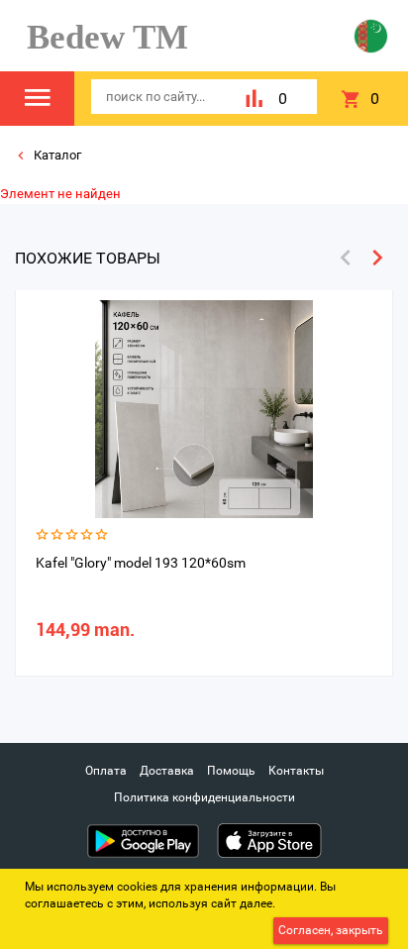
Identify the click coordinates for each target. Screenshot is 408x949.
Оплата (106, 771)
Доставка (167, 771)
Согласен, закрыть (330, 930)
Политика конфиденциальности (204, 797)
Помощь (231, 771)
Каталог (56, 155)
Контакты (296, 771)
